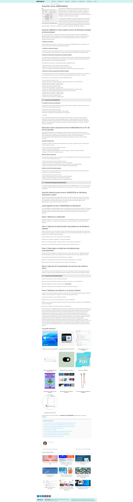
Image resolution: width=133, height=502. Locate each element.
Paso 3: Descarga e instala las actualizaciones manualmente (56, 433)
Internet (53, 1)
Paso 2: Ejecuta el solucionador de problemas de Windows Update (57, 431)
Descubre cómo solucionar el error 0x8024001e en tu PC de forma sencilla (59, 424)
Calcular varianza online (84, 499)
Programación (81, 1)
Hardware (89, 1)
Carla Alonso (51, 442)
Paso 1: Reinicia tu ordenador (50, 429)
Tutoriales (74, 1)
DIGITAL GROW (48, 499)
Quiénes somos (54, 499)
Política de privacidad (62, 499)
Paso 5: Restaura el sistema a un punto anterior (54, 436)
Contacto (55, 500)
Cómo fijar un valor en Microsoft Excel (83, 449)
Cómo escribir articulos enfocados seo (50, 449)
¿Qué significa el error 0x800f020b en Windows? (54, 428)
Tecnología (60, 1)
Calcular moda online (82, 500)
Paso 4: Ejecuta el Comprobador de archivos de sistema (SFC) (57, 434)
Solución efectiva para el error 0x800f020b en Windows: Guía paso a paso (59, 426)
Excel (95, 1)
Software (67, 1)
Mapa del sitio (50, 500)
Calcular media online (75, 499)
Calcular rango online (91, 500)
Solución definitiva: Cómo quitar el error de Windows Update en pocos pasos (60, 423)
